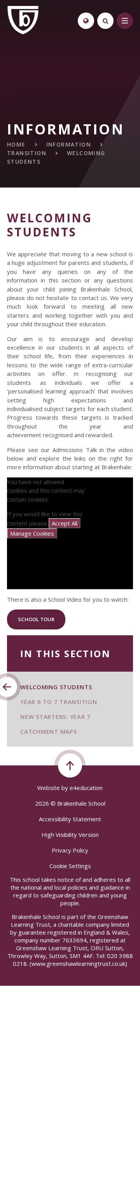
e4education (86, 788)
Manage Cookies (32, 533)
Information (68, 144)
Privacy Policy (70, 850)
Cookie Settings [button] (70, 866)
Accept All (64, 523)
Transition (26, 153)
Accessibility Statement (70, 819)
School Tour (36, 619)
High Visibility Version (70, 834)
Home (16, 144)
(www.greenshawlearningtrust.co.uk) (77, 963)
